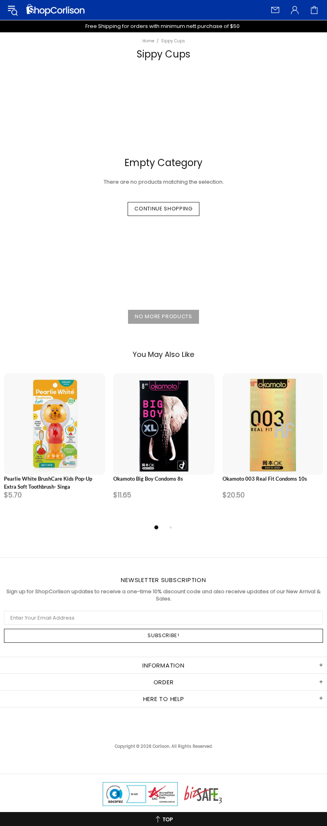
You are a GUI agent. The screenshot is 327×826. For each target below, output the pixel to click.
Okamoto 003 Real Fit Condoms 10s (265, 478)
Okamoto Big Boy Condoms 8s (148, 478)
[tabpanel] (54, 448)
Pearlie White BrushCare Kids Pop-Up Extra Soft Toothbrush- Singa (48, 482)
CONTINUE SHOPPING (163, 208)
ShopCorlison (55, 10)
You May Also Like (163, 354)
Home (148, 41)
